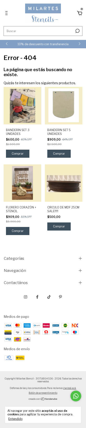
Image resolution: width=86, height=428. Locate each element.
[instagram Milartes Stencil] (25, 297)
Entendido (15, 419)
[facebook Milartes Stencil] (37, 297)
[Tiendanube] (43, 399)
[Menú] (7, 13)
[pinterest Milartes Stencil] (60, 297)
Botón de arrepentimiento (43, 392)
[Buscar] (77, 30)
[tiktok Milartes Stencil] (49, 297)
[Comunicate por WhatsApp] (75, 396)
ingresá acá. (69, 388)
